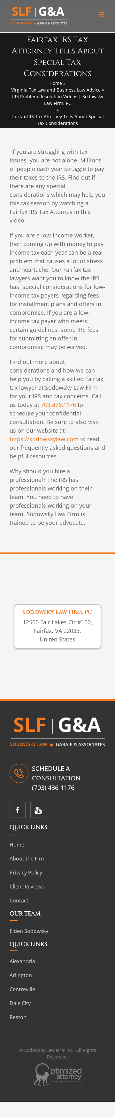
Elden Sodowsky (29, 931)
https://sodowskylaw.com (44, 439)
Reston (18, 1017)
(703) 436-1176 (53, 787)
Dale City (20, 1003)
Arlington (21, 975)
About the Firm (28, 858)
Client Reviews (27, 886)
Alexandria (22, 961)
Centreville (22, 989)
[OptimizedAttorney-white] (57, 1067)
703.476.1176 (58, 404)
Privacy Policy (26, 872)
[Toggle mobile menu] (102, 14)
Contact (19, 900)
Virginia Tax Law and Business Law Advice (56, 90)
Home (56, 83)
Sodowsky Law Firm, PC (57, 612)
